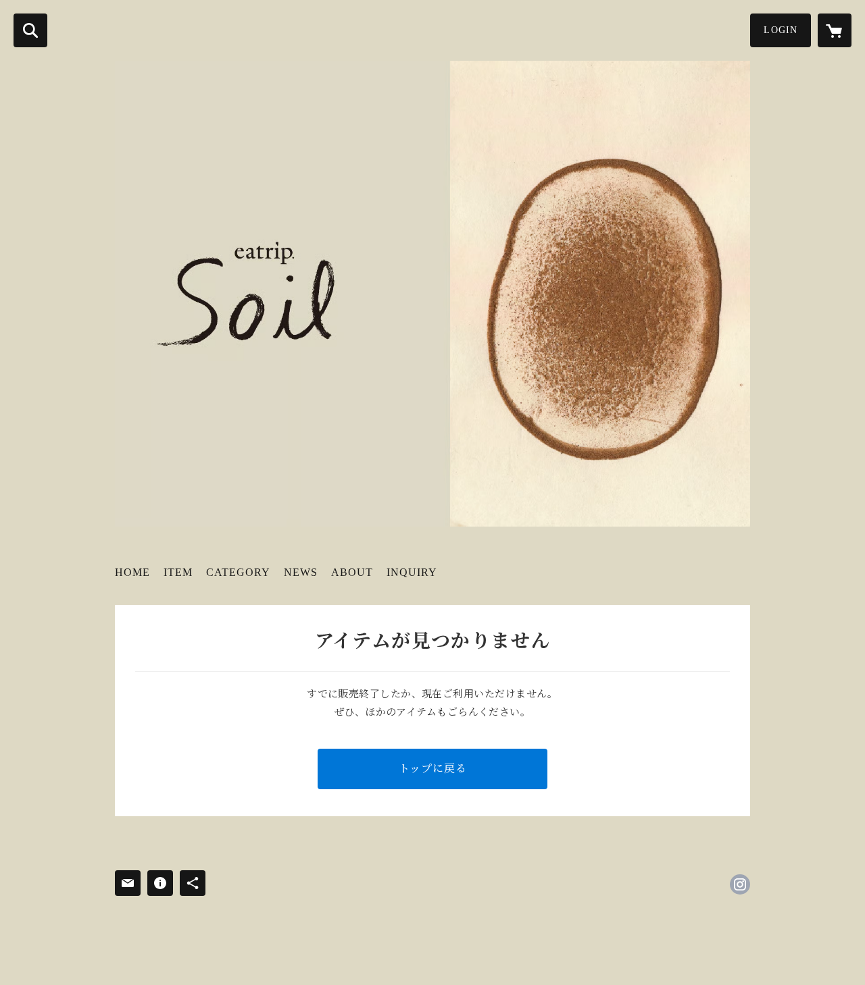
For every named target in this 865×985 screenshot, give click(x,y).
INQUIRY (412, 572)
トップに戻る (433, 768)
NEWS (301, 572)
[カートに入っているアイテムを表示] (834, 30)
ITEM (178, 572)
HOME (132, 572)
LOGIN (780, 30)
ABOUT (352, 572)
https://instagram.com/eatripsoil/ (740, 884)
